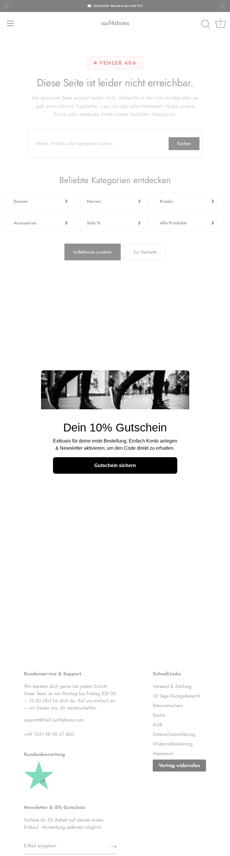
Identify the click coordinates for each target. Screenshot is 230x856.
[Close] (182, 377)
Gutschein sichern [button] (115, 465)
